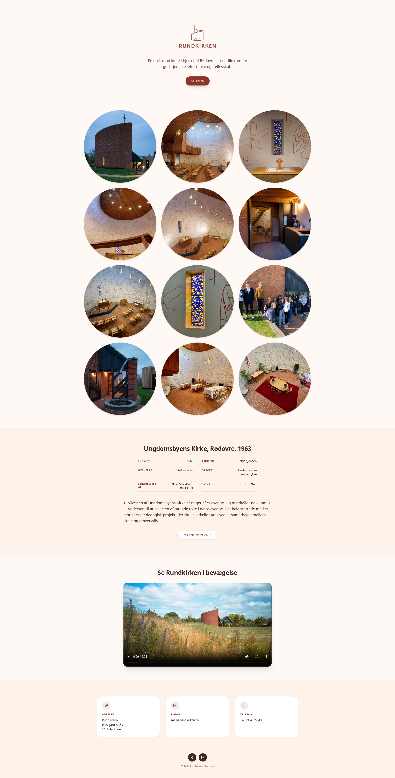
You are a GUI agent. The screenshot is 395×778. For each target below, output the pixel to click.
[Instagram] (203, 757)
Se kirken (197, 81)
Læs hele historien (195, 535)
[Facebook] (192, 757)
